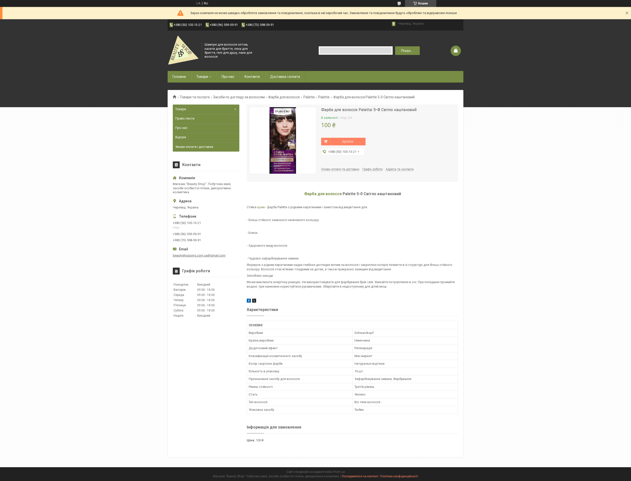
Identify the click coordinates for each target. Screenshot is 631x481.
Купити (347, 141)
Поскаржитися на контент (360, 476)
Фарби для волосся (284, 97)
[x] (254, 301)
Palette (309, 97)
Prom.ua (339, 472)
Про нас (228, 77)
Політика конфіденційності (399, 476)
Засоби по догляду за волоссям (239, 97)
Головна (179, 77)
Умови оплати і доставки (194, 147)
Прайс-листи (184, 118)
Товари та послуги (195, 97)
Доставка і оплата (285, 77)
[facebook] (249, 301)
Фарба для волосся (323, 194)
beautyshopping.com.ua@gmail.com (199, 255)
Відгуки (180, 137)
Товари (202, 77)
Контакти (252, 77)
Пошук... (407, 50)
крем (261, 207)
